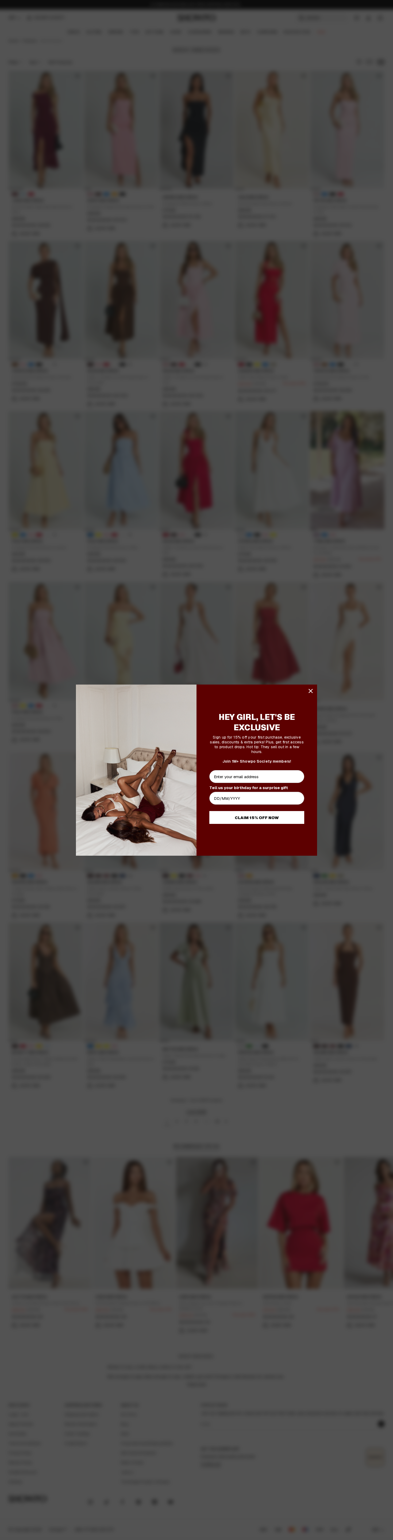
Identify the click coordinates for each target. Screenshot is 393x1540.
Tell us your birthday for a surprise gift (248, 787)
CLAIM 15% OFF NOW (257, 817)
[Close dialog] (310, 691)
